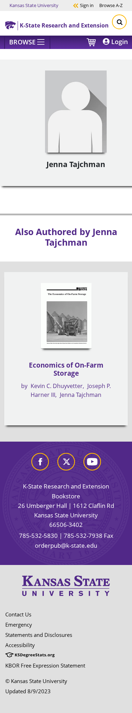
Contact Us (18, 614)
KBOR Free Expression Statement (45, 665)
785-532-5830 (38, 535)
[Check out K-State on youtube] (92, 461)
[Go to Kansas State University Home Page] (66, 586)
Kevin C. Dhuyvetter (57, 386)
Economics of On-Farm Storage (66, 369)
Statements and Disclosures (38, 634)
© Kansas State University (36, 680)
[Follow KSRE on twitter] (66, 461)
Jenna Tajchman (80, 395)
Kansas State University (34, 5)
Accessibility (20, 645)
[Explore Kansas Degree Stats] (30, 655)
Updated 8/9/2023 (28, 691)
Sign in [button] (83, 5)
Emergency (18, 624)
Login (118, 41)
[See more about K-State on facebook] (40, 461)
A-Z (110, 5)
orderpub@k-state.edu (66, 545)
